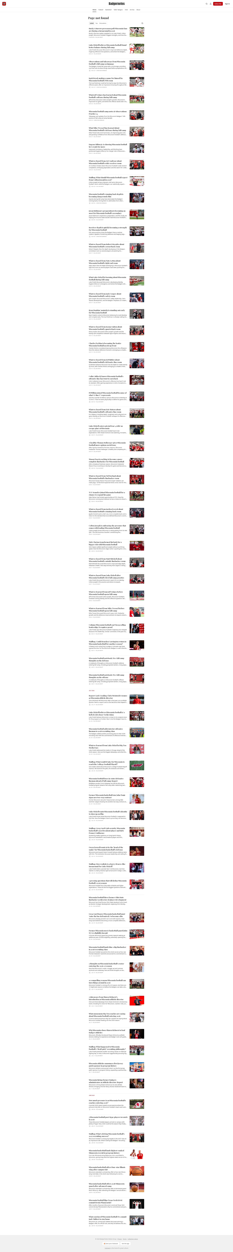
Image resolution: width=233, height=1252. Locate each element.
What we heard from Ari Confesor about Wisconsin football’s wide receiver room (105, 162)
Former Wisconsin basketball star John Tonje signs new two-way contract (107, 796)
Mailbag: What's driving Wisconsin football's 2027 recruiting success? (107, 1135)
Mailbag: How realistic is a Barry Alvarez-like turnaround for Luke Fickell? (107, 865)
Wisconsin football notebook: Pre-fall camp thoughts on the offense (106, 676)
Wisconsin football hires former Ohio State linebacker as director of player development (107, 898)
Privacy (120, 1239)
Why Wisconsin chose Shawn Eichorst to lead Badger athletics (107, 1031)
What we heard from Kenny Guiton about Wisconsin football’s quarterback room (105, 328)
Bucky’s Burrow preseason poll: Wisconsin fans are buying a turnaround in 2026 (108, 29)
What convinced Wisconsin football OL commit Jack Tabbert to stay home (107, 1218)
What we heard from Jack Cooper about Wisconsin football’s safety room (105, 295)
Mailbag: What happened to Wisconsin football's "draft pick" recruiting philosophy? (107, 1047)
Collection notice (133, 1239)
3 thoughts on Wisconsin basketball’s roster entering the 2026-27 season (106, 964)
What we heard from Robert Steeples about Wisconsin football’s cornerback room (106, 245)
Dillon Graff (99, 37)
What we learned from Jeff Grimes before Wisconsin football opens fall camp (106, 593)
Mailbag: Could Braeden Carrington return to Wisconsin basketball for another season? (107, 642)
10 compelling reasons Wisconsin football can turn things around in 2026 (107, 981)
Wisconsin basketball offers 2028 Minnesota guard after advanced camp (106, 1184)
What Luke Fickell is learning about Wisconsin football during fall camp (107, 278)
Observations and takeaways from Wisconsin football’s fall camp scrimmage (107, 62)
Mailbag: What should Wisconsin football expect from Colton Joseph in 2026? (108, 178)
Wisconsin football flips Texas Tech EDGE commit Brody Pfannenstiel (105, 1201)
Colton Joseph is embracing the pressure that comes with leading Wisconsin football (107, 526)
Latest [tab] (92, 23)
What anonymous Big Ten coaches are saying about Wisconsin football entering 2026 (107, 1014)
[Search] (206, 4)
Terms (125, 1239)
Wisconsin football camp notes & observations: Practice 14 (108, 112)
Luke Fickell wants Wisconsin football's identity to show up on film (108, 812)
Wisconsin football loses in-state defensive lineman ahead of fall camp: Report (106, 779)
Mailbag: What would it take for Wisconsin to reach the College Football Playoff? (107, 763)
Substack (107, 1248)
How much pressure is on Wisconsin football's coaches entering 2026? (107, 1101)
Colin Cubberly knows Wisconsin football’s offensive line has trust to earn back (106, 377)
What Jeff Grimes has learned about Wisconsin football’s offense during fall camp (107, 96)
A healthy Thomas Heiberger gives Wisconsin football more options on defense (107, 443)
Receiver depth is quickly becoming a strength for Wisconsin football (108, 228)
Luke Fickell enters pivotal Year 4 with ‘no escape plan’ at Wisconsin (106, 427)
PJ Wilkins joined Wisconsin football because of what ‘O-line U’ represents (108, 394)
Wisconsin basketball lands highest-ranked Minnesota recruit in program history (106, 1151)
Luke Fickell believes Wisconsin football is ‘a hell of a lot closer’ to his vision (107, 713)
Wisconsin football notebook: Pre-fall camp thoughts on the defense (106, 659)
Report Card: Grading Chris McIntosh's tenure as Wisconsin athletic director (108, 696)
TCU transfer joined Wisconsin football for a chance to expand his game (107, 493)
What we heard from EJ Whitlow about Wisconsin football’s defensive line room (105, 361)
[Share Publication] (210, 4)
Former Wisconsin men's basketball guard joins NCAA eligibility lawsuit (108, 931)
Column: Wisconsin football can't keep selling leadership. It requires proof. (107, 626)
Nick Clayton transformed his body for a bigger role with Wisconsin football (105, 543)
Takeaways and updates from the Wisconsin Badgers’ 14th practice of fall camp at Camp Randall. (107, 117)
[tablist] (98, 23)
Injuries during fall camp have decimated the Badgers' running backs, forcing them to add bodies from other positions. (106, 200)
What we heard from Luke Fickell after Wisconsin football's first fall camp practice (106, 576)
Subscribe (218, 4)
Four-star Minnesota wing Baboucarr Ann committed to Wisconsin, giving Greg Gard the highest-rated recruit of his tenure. (107, 1156)
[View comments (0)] (103, 40)
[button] (94, 10)
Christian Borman (101, 70)
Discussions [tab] (102, 23)
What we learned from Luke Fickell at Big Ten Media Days (107, 746)
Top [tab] (96, 23)
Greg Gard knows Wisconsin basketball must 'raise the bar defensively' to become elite (107, 915)
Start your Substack (111, 1243)
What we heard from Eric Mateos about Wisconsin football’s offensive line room (105, 410)
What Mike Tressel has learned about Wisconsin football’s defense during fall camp (107, 129)
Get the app (125, 1243)
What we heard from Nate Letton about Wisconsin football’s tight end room (105, 262)
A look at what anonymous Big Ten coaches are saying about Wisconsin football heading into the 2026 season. (108, 1019)
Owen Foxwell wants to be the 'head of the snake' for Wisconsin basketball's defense (106, 848)
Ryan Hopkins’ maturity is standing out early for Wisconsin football (107, 311)
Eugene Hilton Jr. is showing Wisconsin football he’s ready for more (108, 145)
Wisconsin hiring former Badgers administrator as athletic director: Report (106, 1081)
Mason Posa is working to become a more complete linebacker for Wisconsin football (106, 460)
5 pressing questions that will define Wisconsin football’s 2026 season (108, 881)
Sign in (227, 4)
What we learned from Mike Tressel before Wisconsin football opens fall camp (106, 609)
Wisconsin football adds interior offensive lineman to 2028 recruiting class (106, 730)
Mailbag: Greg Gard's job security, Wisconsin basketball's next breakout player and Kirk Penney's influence (107, 830)
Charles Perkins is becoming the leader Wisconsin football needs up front (105, 344)
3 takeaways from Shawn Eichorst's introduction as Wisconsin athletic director (106, 998)
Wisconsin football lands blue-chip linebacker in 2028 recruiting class (107, 948)
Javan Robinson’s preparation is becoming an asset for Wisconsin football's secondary (107, 212)
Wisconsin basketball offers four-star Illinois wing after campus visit (107, 1168)
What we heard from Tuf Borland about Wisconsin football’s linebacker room (105, 477)
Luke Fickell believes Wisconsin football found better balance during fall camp (108, 46)
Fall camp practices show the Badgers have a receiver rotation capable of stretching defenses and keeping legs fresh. (106, 233)
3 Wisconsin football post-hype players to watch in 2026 (108, 1118)
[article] (116, 34)
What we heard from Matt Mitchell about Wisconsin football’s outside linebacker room (107, 560)
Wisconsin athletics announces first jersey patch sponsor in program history (106, 1064)
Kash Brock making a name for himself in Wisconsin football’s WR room (106, 79)
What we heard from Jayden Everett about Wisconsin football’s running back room (106, 510)
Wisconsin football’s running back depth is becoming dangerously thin (106, 195)
